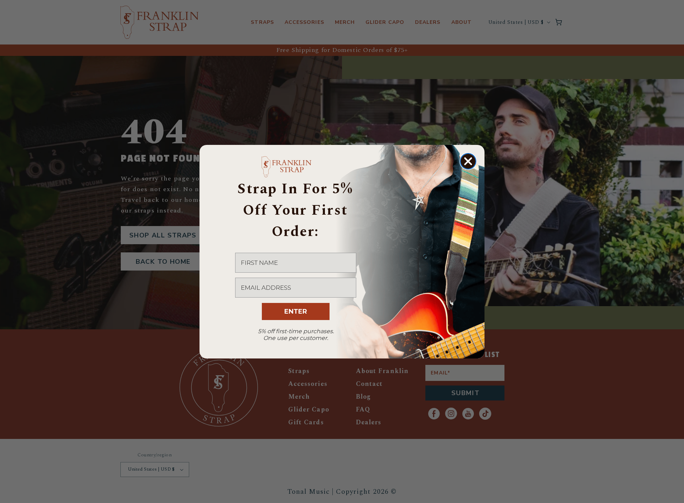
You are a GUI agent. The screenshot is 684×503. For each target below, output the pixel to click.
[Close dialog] (468, 161)
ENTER (295, 311)
